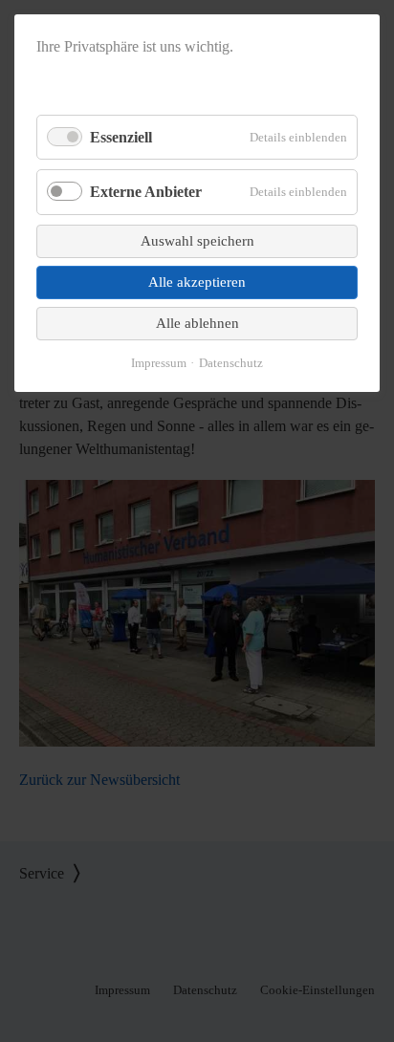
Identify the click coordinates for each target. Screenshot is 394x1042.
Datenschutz (231, 363)
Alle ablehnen (197, 323)
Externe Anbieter (146, 192)
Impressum (158, 363)
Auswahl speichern (197, 241)
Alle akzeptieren (197, 282)
